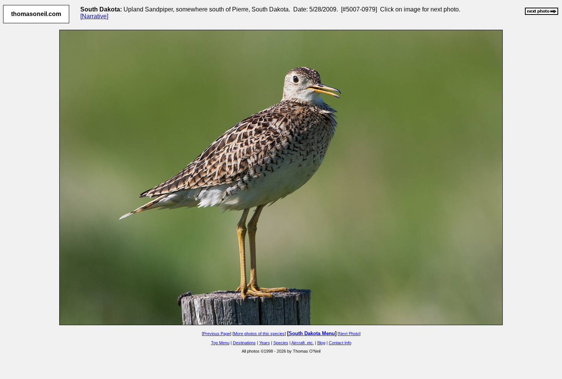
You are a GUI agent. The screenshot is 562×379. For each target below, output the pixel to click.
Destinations (244, 342)
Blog (321, 342)
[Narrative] (94, 16)
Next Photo (349, 333)
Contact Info (340, 342)
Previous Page (216, 333)
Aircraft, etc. (302, 342)
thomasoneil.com (36, 14)
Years (264, 342)
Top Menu (220, 342)
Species (280, 342)
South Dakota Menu (312, 333)
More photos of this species (259, 333)
